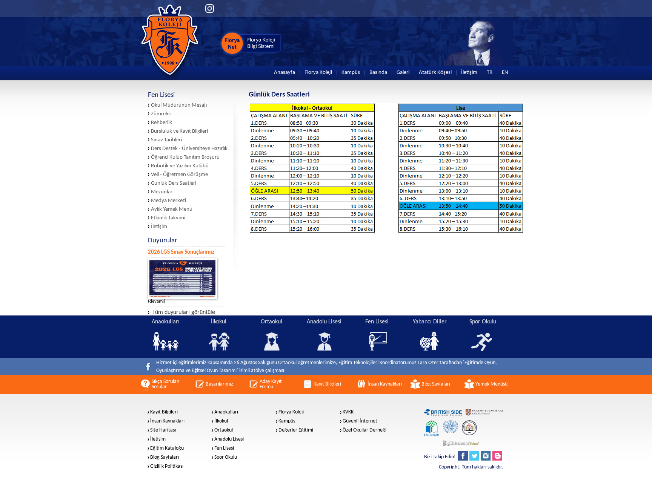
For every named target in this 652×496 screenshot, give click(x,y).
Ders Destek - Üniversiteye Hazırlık (189, 149)
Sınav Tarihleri (166, 140)
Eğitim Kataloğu (167, 448)
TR (489, 72)
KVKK (348, 412)
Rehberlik (161, 123)
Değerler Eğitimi (295, 430)
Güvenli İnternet (360, 421)
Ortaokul (223, 430)
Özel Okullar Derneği (364, 430)
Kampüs (350, 72)
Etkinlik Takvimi (168, 218)
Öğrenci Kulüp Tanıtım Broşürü (185, 157)
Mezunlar (161, 192)
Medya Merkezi (168, 201)
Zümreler (161, 114)
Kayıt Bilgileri (164, 412)
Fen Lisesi (224, 448)
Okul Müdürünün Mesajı (179, 105)
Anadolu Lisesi (229, 439)
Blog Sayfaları (164, 457)
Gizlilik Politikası (166, 466)
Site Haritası (163, 430)
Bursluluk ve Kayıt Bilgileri (179, 131)
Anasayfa (284, 72)
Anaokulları (226, 412)
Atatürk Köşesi (435, 72)
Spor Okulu (225, 457)
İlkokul (221, 421)
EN (505, 72)
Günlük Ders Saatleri (173, 183)
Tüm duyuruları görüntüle (183, 312)
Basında (378, 72)
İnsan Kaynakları (167, 421)
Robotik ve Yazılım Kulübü (180, 166)
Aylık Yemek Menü (171, 209)
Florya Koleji (318, 72)
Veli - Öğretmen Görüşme (179, 175)
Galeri (403, 72)
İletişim (469, 72)
